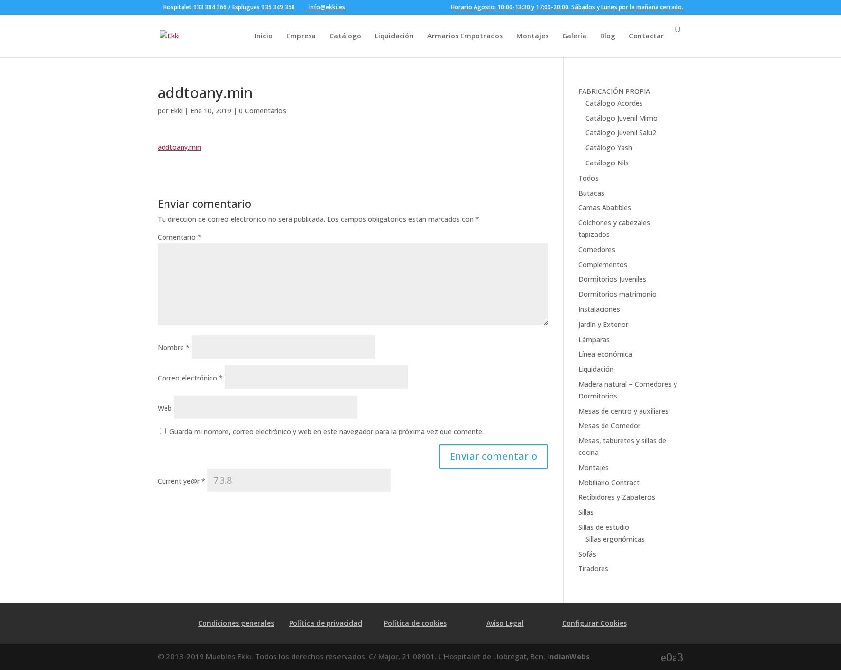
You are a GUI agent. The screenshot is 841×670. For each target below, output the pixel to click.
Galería (574, 35)
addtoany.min (179, 147)
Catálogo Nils (607, 162)
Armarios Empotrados (465, 35)
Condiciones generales (236, 623)
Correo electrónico (190, 377)
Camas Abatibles (604, 207)
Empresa (301, 35)
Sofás (587, 554)
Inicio (264, 35)
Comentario (179, 237)
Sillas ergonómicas (615, 538)
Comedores (596, 249)
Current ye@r (181, 481)
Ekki (176, 110)
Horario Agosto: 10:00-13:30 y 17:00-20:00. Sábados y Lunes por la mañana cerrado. (567, 7)
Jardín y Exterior (603, 324)
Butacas (591, 193)
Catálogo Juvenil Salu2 (620, 132)
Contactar (646, 35)
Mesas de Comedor (609, 425)
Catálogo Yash (608, 147)
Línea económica (605, 354)
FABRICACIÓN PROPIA (614, 91)
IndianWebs (568, 656)
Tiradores (593, 568)
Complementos (602, 264)
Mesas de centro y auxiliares (623, 411)
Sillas (586, 512)
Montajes (532, 35)
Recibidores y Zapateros (616, 497)
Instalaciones (599, 309)
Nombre (174, 347)
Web (165, 408)
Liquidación (394, 35)
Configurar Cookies (594, 623)
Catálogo (345, 35)
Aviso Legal (505, 623)
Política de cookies (415, 623)
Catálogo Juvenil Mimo (621, 118)
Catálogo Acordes (614, 103)
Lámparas (594, 339)
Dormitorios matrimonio (617, 294)
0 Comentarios (262, 110)
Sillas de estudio (603, 527)
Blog (607, 35)
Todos (588, 177)
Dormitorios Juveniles (612, 279)
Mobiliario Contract (609, 482)
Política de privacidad (325, 623)
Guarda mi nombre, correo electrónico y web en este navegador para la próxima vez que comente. (326, 431)
